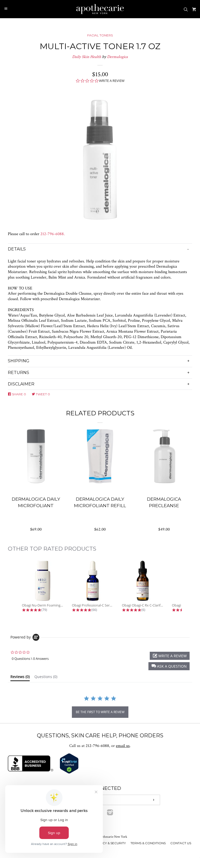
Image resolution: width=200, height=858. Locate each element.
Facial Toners (100, 35)
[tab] (20, 677)
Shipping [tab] (18, 360)
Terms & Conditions (148, 843)
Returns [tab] (18, 372)
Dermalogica (117, 57)
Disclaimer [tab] (21, 384)
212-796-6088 (97, 746)
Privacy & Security (109, 843)
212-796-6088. (52, 234)
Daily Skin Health (86, 57)
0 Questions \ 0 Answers (30, 658)
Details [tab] (17, 249)
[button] (169, 666)
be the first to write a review (100, 712)
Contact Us (180, 843)
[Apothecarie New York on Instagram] (110, 813)
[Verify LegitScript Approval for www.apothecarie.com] (69, 772)
